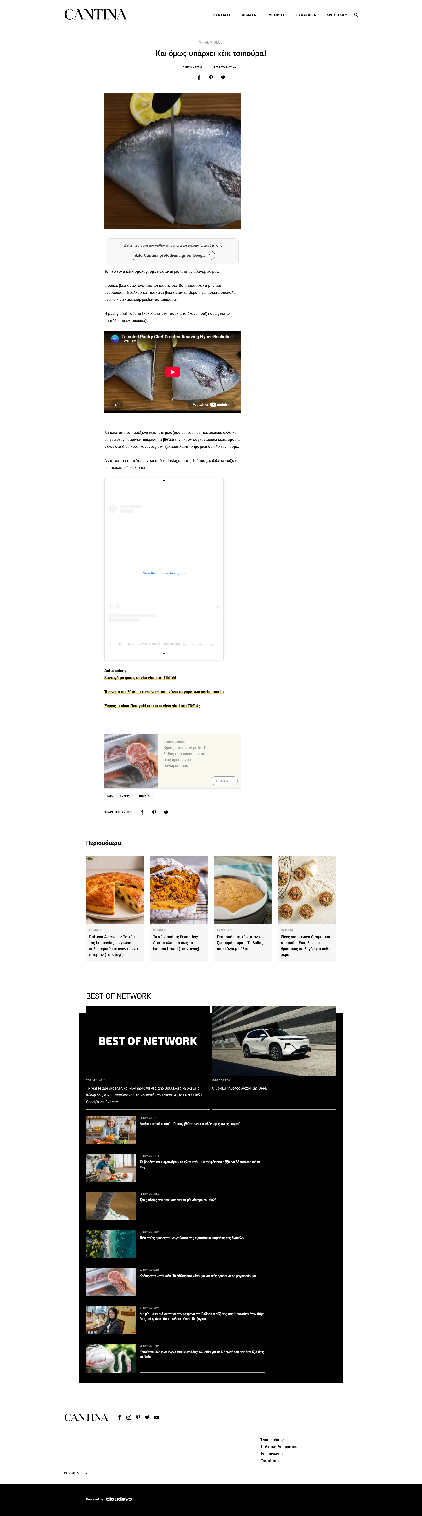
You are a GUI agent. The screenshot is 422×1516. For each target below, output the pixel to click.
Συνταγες (222, 15)
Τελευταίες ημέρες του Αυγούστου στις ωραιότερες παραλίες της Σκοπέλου (192, 1238)
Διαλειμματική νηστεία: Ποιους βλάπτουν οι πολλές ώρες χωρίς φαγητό (190, 1124)
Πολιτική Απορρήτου (279, 1446)
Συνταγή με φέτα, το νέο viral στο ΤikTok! (140, 677)
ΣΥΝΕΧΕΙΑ (222, 780)
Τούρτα (125, 795)
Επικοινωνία (272, 1453)
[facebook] (199, 77)
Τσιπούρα (143, 795)
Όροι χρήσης (272, 1439)
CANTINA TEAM (192, 67)
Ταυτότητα (270, 1460)
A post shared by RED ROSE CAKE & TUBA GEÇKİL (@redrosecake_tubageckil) (164, 644)
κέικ (129, 271)
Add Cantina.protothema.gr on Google (170, 255)
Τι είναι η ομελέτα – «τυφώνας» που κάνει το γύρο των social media (164, 691)
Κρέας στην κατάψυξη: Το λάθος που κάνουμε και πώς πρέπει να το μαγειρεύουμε (198, 1276)
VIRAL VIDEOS (211, 42)
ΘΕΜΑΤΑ (95, 930)
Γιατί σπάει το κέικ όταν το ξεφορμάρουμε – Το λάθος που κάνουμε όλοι (240, 942)
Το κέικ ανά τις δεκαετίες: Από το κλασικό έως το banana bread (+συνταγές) (176, 942)
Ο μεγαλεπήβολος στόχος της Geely (239, 1088)
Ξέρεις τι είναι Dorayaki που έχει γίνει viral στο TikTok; (152, 705)
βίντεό (168, 439)
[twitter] (222, 77)
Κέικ (110, 795)
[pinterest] (211, 77)
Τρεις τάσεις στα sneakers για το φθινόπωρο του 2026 (178, 1200)
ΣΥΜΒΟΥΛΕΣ (226, 930)
